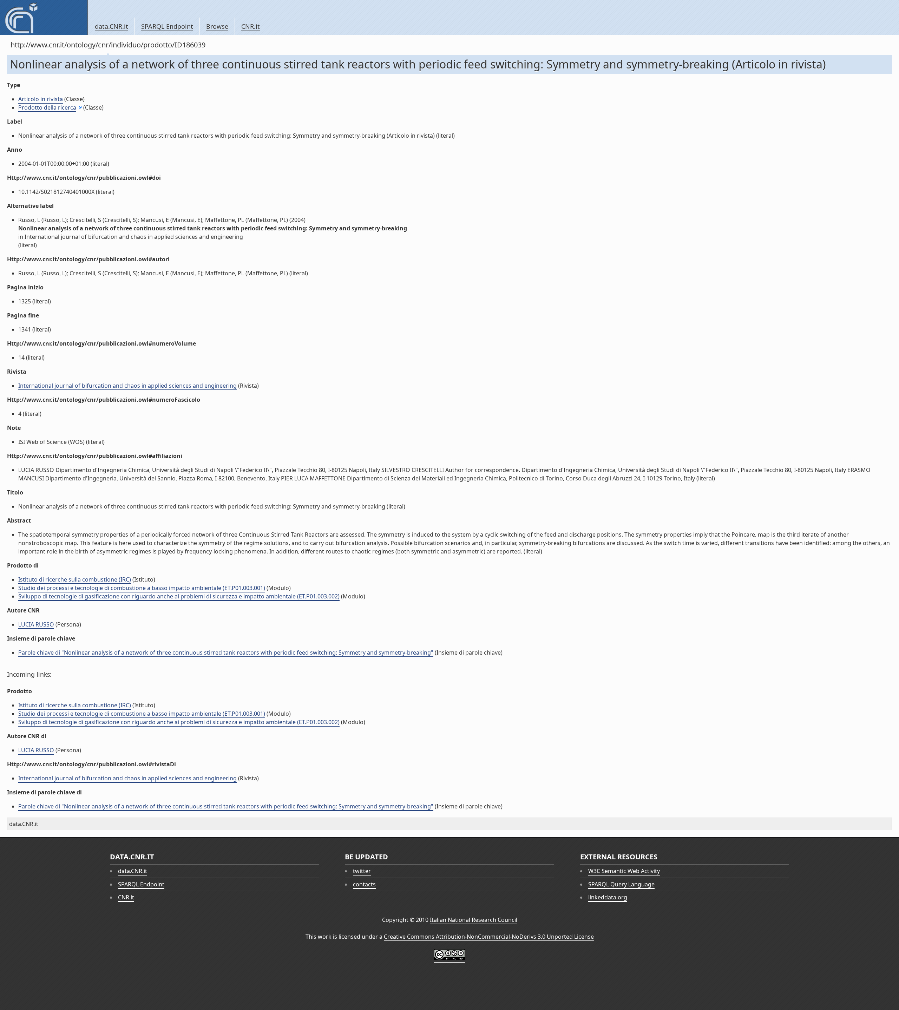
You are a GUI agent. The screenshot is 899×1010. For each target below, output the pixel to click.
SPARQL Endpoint (167, 26)
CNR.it (250, 26)
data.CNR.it (111, 26)
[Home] (43, 17)
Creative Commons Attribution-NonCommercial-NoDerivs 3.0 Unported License (489, 936)
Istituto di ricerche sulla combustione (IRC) (74, 579)
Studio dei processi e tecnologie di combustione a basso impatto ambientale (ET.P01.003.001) (141, 588)
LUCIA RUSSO (36, 624)
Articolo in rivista (40, 99)
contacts (364, 884)
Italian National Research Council (473, 920)
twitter (362, 871)
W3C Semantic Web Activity (624, 871)
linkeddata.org (607, 897)
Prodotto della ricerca (47, 107)
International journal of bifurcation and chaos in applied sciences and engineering (127, 385)
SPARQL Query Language (621, 884)
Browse (217, 26)
